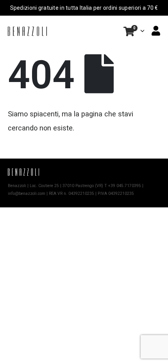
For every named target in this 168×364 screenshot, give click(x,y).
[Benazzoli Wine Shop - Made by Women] (27, 31)
